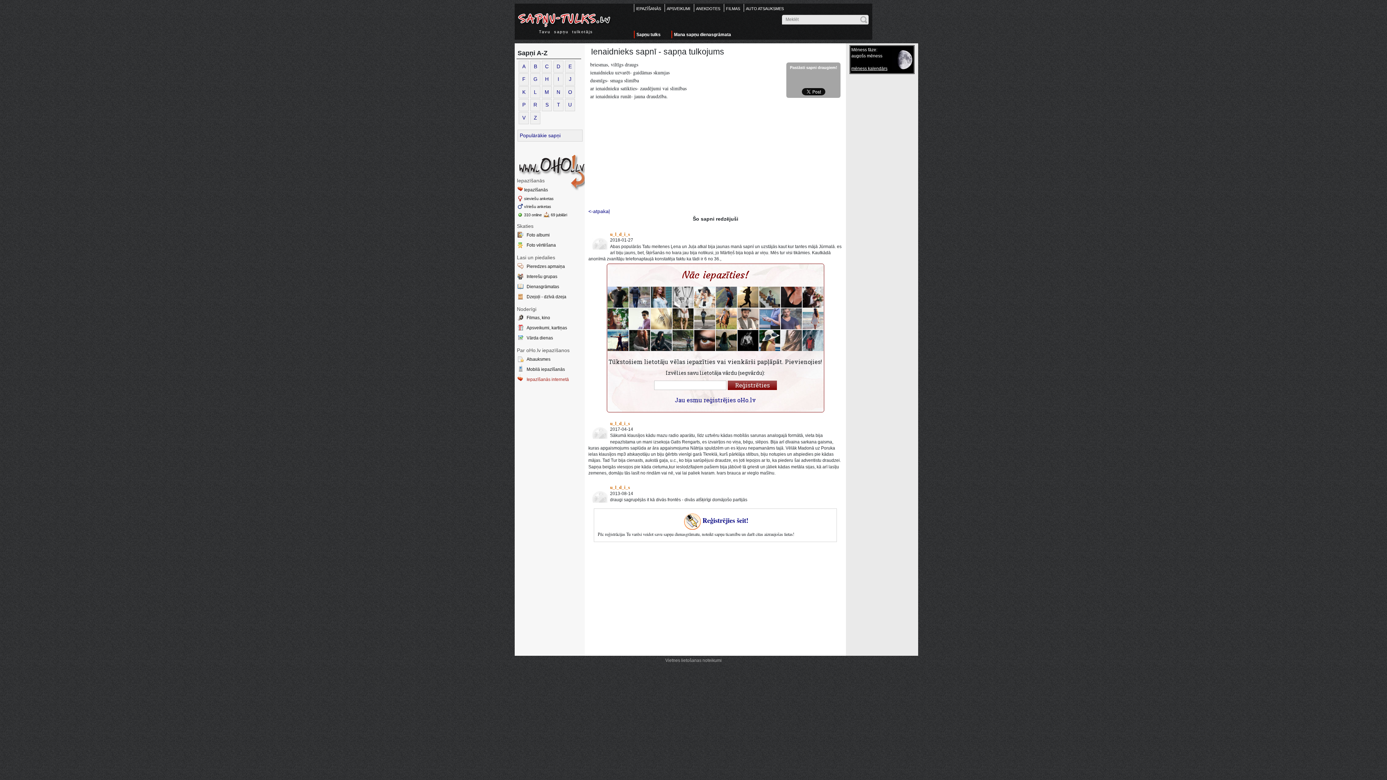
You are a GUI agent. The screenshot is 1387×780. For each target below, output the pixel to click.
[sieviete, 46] (726, 319)
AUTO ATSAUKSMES (765, 8)
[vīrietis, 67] (618, 297)
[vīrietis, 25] (618, 340)
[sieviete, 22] (661, 340)
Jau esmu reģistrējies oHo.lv (715, 400)
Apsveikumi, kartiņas (547, 327)
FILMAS (733, 8)
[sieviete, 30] (661, 297)
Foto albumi (538, 235)
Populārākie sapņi (540, 135)
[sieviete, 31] (683, 319)
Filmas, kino (538, 317)
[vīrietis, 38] (640, 319)
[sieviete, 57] (726, 340)
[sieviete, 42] (791, 297)
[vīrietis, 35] (705, 340)
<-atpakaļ (599, 211)
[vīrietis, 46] (640, 297)
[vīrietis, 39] (770, 297)
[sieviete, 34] (770, 340)
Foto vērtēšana (541, 245)
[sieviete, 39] (683, 340)
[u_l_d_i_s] (598, 240)
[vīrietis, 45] (683, 297)
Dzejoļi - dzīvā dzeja (546, 296)
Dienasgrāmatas (543, 286)
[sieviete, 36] (661, 319)
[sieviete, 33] (705, 297)
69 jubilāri (559, 215)
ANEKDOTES (708, 8)
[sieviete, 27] (618, 319)
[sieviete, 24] (813, 319)
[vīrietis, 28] (726, 297)
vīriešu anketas (537, 206)
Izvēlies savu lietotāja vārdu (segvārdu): (715, 372)
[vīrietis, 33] (748, 340)
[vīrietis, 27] (813, 297)
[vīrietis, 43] (813, 340)
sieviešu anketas (539, 198)
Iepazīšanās (536, 189)
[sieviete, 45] (748, 297)
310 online (533, 215)
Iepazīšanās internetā (548, 379)
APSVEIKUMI (678, 8)
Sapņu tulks (648, 34)
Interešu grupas (542, 276)
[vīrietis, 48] (705, 319)
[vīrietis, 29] (791, 319)
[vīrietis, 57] (748, 319)
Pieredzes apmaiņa (546, 266)
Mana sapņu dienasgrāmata (702, 34)
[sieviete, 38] (770, 319)
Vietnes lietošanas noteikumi (693, 660)
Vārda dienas (540, 338)
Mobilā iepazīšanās (546, 369)
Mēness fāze (863, 50)
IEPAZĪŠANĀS (648, 8)
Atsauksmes (538, 359)
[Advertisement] (715, 155)
